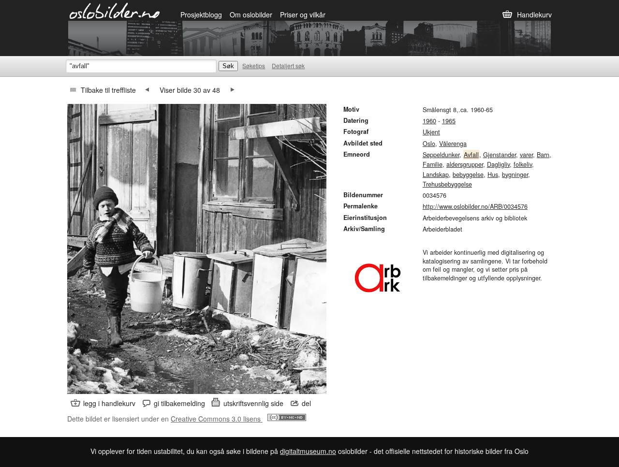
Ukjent (431, 132)
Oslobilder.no (115, 10)
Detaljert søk (288, 65)
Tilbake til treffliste (108, 90)
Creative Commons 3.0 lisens (217, 418)
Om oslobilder (251, 14)
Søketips (253, 65)
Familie (432, 164)
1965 (449, 121)
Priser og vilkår (302, 14)
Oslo (429, 143)
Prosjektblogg (201, 14)
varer (526, 154)
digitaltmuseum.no (308, 451)
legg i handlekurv (109, 403)
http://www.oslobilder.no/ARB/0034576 (475, 206)
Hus (492, 174)
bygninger (515, 174)
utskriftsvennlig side (253, 403)
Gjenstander (499, 154)
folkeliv (523, 164)
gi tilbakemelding (179, 403)
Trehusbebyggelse (447, 184)
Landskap (436, 174)
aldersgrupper (464, 164)
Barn (543, 154)
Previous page (147, 90)
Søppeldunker (441, 154)
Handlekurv (534, 14)
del (306, 403)
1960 (429, 121)
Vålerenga (453, 143)
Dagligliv (498, 164)
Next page (232, 90)
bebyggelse (468, 174)
